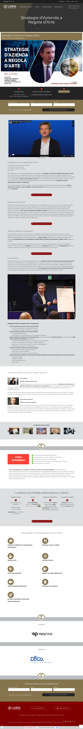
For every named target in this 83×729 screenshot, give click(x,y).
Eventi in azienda (40, 715)
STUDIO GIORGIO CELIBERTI (41, 92)
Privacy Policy (60, 722)
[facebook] (3, 1)
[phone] (13, 1)
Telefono (55, 102)
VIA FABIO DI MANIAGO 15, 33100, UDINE (41, 94)
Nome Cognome (12, 102)
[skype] (9, 1)
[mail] (11, 1)
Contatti (62, 715)
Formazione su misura (25, 715)
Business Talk (49, 715)
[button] (8, 431)
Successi (56, 715)
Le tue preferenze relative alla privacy (46, 727)
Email (32, 102)
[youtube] (5, 1)
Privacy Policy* (28, 110)
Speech (33, 715)
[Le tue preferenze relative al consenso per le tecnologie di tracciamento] (2, 727)
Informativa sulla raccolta (30, 727)
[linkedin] (7, 1)
